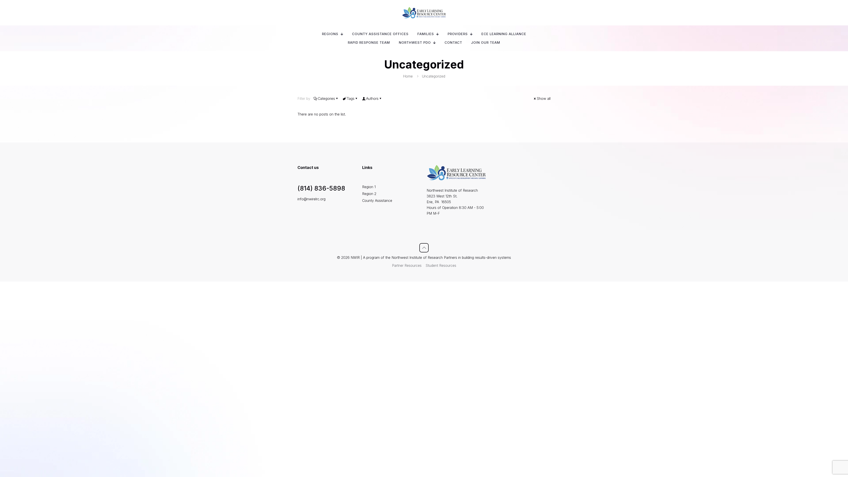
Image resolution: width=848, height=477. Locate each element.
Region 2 (369, 193)
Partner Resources (407, 265)
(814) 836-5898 (321, 188)
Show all (544, 98)
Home (408, 76)
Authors (372, 98)
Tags (350, 98)
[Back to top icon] (424, 247)
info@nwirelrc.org (311, 199)
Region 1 (369, 187)
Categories (326, 98)
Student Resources (441, 265)
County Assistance (377, 200)
